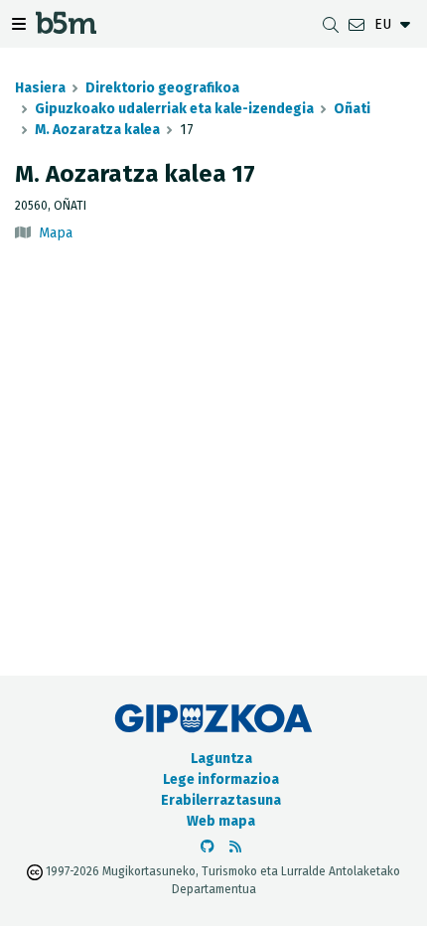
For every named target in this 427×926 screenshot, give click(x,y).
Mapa (55, 233)
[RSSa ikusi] (235, 847)
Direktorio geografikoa (162, 87)
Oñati (352, 108)
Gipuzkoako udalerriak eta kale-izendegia (174, 108)
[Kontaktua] (356, 24)
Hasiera (40, 87)
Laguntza (221, 758)
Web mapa (221, 821)
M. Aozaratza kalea (97, 129)
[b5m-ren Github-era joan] (207, 847)
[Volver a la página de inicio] (66, 28)
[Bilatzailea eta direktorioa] (331, 24)
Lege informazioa (221, 779)
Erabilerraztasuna (221, 800)
